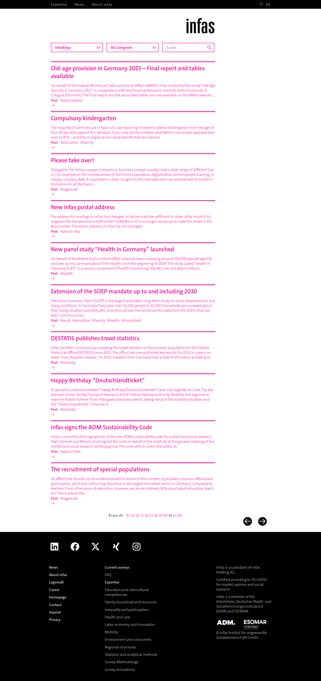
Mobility (111, 632)
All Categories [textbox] (121, 47)
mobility (69, 362)
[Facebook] (75, 546)
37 (151, 515)
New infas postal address (82, 207)
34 (137, 515)
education (70, 142)
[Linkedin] (54, 546)
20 (132, 515)
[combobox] (77, 47)
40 (165, 515)
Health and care (117, 617)
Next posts (262, 521)
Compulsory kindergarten (83, 118)
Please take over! (72, 160)
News (79, 4)
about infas (71, 231)
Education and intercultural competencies (127, 592)
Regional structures (120, 647)
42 (175, 515)
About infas (102, 4)
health (67, 273)
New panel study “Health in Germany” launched (112, 249)
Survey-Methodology (121, 661)
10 (127, 515)
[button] (262, 4)
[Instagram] (136, 546)
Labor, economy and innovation (130, 624)
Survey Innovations (120, 669)
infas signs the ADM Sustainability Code (101, 427)
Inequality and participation (127, 609)
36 (146, 515)
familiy (87, 142)
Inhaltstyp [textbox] (63, 47)
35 (142, 515)
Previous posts (247, 521)
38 (156, 515)
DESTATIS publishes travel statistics (95, 338)
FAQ (108, 574)
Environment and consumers (128, 639)
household (132, 320)
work (66, 320)
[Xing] (116, 546)
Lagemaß (69, 189)
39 (161, 515)
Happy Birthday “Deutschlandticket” (98, 380)
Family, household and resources (131, 602)
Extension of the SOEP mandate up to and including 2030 (124, 291)
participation (72, 100)
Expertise (59, 4)
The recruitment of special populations (100, 469)
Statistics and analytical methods (131, 654)
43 (180, 515)
